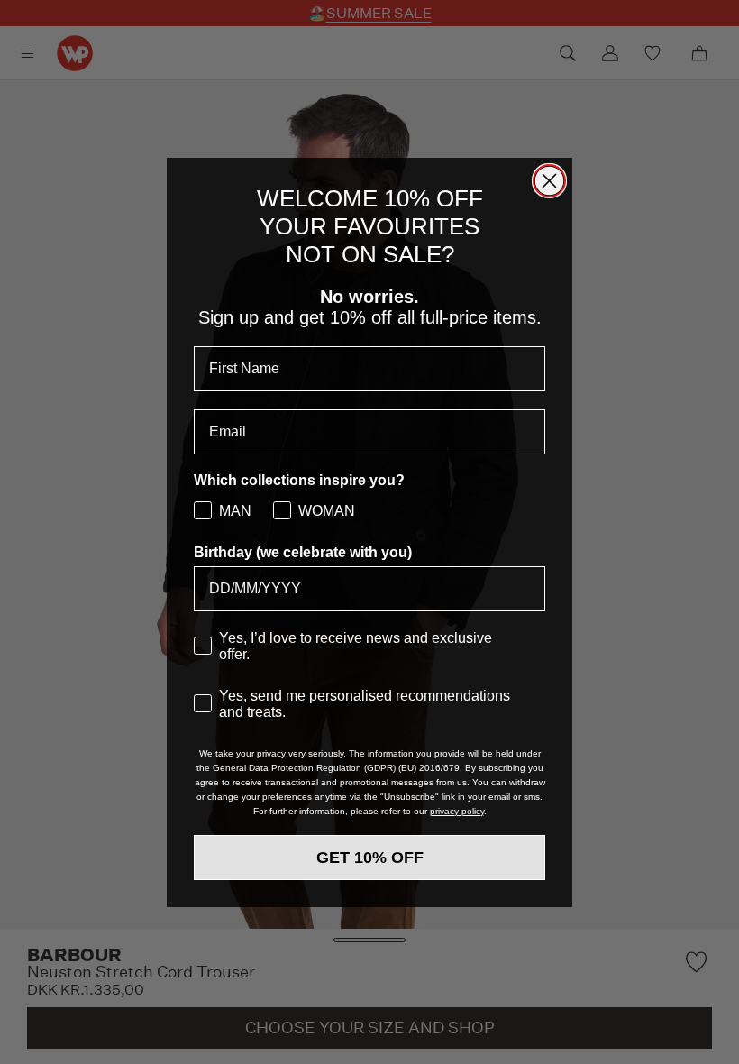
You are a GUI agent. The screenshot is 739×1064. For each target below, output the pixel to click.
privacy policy (457, 811)
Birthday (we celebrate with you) (303, 552)
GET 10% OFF (370, 857)
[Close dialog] (549, 181)
